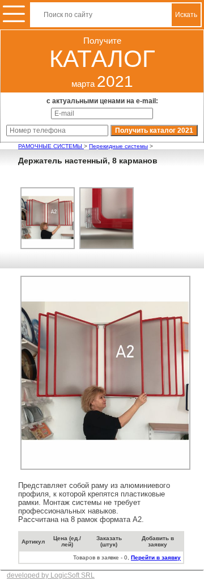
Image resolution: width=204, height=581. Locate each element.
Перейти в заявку (156, 557)
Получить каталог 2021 (154, 130)
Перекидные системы (118, 146)
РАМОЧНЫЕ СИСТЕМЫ (51, 146)
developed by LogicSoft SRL (51, 575)
